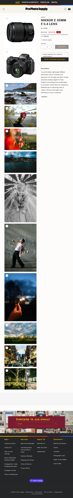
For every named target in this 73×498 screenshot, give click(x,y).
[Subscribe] (55, 424)
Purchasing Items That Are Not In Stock (26, 450)
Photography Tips (59, 455)
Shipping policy (58, 492)
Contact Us (8, 447)
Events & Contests (30, 2)
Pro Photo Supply (19, 492)
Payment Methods (26, 456)
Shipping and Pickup (27, 460)
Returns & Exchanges (27, 443)
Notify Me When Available (54, 59)
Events (56, 447)
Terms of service (48, 492)
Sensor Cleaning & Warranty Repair (10, 459)
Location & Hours (9, 443)
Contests (56, 451)
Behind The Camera (60, 443)
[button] (4, 9)
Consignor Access (10, 470)
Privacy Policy (25, 468)
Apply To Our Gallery (60, 459)
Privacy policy (38, 492)
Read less (44, 96)
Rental (54, 2)
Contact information (37, 493)
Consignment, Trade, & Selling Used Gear (11, 465)
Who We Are (41, 443)
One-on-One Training (8, 453)
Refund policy (29, 492)
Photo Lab (45, 2)
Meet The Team (42, 447)
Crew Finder (57, 463)
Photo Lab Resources (11, 474)
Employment (41, 451)
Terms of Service (26, 464)
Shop (17, 2)
